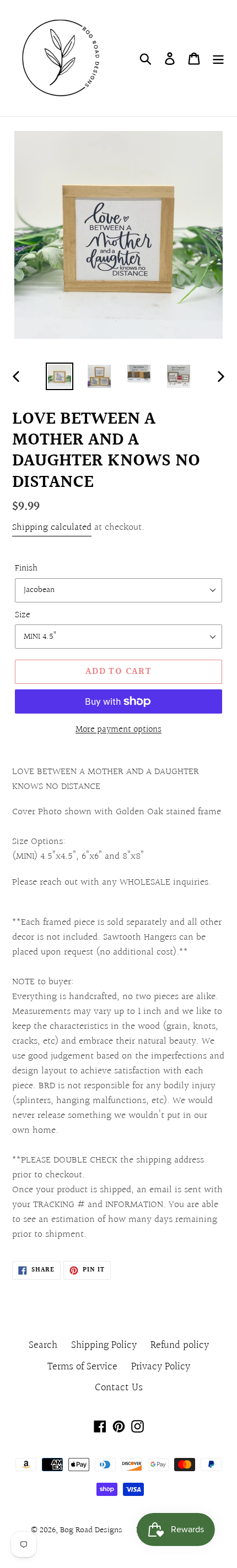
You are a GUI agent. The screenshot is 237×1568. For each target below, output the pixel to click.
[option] (59, 376)
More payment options (118, 729)
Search (43, 1345)
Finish (26, 568)
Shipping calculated (51, 527)
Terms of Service (82, 1366)
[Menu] (218, 58)
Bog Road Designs (91, 1530)
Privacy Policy (160, 1366)
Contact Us (119, 1387)
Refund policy (179, 1345)
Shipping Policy (104, 1345)
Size (22, 615)
